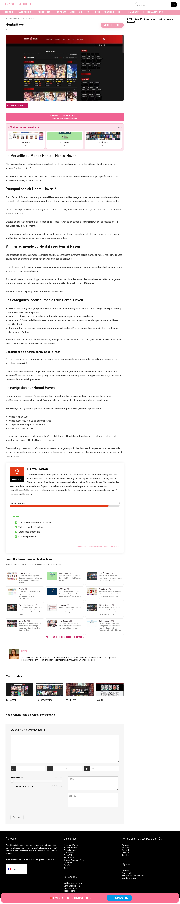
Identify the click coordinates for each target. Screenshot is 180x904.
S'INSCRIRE (121, 897)
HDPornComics (44, 700)
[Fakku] (110, 684)
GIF (120, 12)
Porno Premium (71, 847)
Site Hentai (69, 853)
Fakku (99, 700)
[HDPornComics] (49, 684)
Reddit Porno (69, 891)
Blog (97, 12)
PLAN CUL (109, 12)
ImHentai (11, 700)
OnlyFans (133, 12)
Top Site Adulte (12, 845)
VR (80, 12)
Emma (24, 651)
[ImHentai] (19, 684)
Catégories (25, 12)
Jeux (72, 12)
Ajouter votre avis (112, 547)
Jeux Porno (69, 858)
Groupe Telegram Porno (74, 860)
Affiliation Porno (71, 845)
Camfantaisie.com (72, 886)
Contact (125, 871)
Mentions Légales (130, 878)
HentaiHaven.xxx (18, 777)
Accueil (9, 12)
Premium (61, 12)
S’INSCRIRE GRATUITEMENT (65, 117)
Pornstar (44, 12)
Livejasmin (126, 847)
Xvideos (125, 853)
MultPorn (71, 700)
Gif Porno (68, 863)
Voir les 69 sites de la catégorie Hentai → (64, 637)
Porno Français (70, 850)
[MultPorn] (80, 684)
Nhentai (125, 855)
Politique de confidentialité (134, 876)
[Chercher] (174, 4)
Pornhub (125, 845)
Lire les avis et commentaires (89, 547)
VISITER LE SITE (112, 25)
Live (88, 12)
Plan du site (127, 873)
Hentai (17, 18)
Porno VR (68, 855)
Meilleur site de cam (73, 883)
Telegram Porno (153, 12)
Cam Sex (68, 865)
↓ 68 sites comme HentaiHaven (24, 127)
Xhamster (126, 850)
